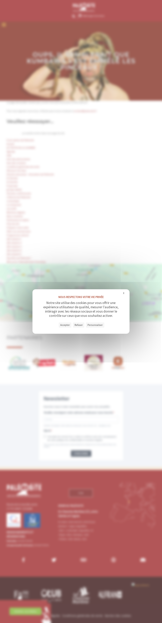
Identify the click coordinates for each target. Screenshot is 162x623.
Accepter (65, 325)
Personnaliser (95, 325)
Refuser (79, 325)
